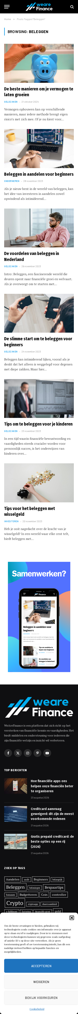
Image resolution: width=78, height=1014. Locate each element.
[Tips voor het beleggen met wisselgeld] (39, 482)
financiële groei (42, 911)
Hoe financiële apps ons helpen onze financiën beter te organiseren (52, 786)
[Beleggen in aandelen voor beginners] (39, 148)
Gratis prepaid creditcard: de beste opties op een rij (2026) (52, 841)
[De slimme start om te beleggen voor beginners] (39, 313)
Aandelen (12, 879)
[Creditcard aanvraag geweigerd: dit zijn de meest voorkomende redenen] (15, 814)
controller (59, 895)
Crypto (14, 903)
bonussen (10, 894)
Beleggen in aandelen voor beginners (39, 174)
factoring (26, 911)
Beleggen (15, 887)
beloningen (34, 887)
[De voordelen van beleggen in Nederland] (39, 228)
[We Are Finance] (39, 6)
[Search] (71, 6)
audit (26, 879)
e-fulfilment (11, 911)
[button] (72, 918)
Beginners (41, 879)
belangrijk (57, 879)
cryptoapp (33, 904)
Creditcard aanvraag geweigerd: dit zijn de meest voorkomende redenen (52, 814)
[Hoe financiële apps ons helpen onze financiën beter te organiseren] (15, 786)
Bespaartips (54, 887)
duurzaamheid (49, 904)
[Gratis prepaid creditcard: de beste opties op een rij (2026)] (15, 841)
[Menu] (7, 6)
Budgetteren (28, 895)
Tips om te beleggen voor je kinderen (38, 424)
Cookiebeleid (37, 1008)
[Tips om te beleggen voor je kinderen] (39, 398)
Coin (44, 895)
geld (58, 911)
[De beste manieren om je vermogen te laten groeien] (39, 63)
